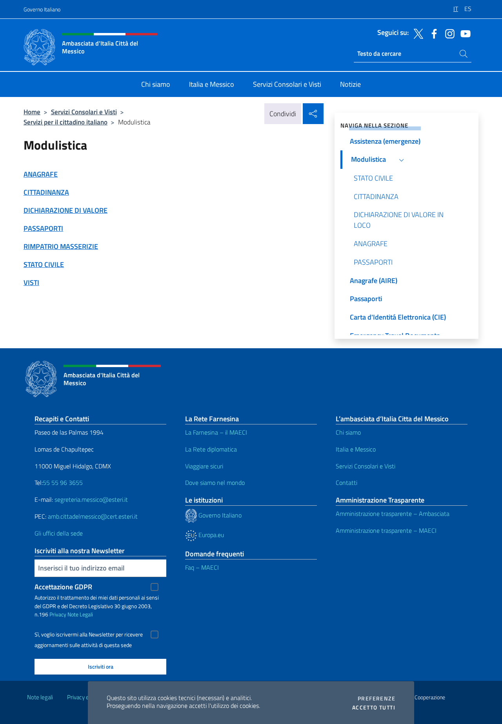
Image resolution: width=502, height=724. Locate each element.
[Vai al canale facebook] (432, 33)
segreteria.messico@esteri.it (91, 499)
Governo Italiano (42, 9)
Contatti (346, 482)
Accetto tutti (373, 707)
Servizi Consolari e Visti (84, 112)
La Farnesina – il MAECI (216, 432)
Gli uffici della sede (59, 533)
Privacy (57, 614)
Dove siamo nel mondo (215, 482)
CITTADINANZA (46, 192)
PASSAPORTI (43, 228)
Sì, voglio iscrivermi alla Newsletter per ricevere (89, 634)
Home (32, 112)
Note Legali (80, 614)
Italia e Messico (356, 449)
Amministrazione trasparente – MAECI (386, 530)
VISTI (31, 282)
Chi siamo (348, 432)
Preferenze (376, 698)
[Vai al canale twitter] (416, 33)
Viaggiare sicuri (204, 466)
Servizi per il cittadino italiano (65, 122)
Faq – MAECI (202, 567)
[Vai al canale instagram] (448, 33)
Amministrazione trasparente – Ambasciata (392, 513)
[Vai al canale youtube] (463, 33)
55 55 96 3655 (63, 482)
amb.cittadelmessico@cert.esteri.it (93, 516)
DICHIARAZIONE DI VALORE (65, 210)
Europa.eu (210, 534)
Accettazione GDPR (63, 586)
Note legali (40, 697)
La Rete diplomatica (211, 449)
